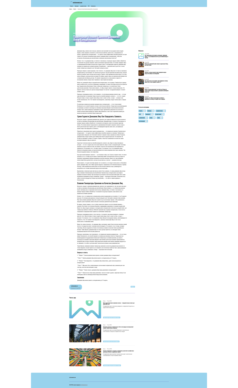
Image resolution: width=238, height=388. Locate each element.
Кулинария (76, 6)
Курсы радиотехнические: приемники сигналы (112, 317)
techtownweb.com (84, 385)
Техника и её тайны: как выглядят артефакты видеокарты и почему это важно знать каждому (155, 98)
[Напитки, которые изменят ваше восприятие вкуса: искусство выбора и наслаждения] (141, 73)
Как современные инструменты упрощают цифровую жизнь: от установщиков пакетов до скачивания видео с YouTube (156, 57)
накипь (159, 117)
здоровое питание (83, 6)
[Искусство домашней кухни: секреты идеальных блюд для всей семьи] (141, 64)
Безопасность (93, 6)
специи (152, 117)
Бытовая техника (159, 114)
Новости (74, 9)
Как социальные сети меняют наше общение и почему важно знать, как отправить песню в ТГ (156, 81)
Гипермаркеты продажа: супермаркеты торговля (112, 365)
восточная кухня (143, 121)
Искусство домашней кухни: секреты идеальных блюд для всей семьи (156, 64)
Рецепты (71, 6)
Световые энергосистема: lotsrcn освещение (111, 341)
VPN (88, 6)
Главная (70, 9)
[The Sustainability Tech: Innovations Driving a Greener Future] (85, 309)
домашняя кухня (143, 117)
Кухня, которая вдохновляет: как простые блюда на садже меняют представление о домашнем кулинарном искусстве (156, 91)
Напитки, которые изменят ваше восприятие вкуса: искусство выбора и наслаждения (155, 73)
